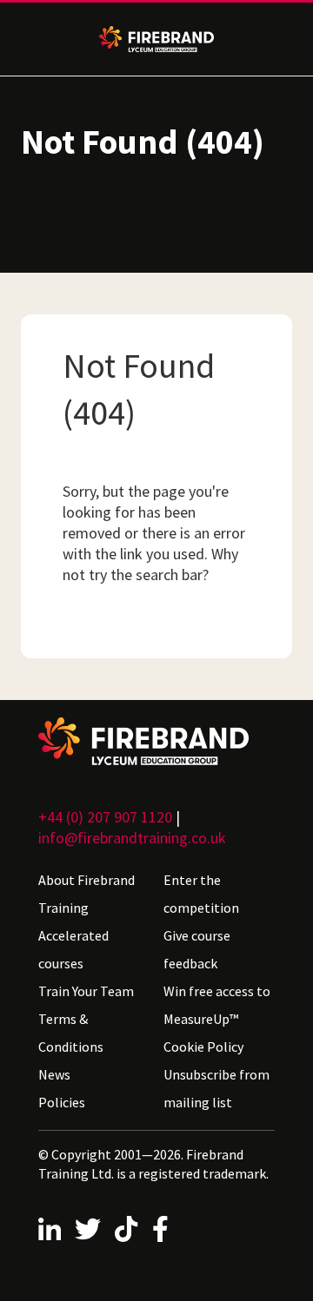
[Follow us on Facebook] (160, 1229)
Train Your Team (86, 991)
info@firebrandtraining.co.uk (132, 838)
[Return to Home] (156, 741)
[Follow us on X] (88, 1229)
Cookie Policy (203, 1046)
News (54, 1074)
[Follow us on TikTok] (126, 1229)
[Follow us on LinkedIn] (49, 1229)
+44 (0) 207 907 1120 (105, 817)
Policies (61, 1102)
